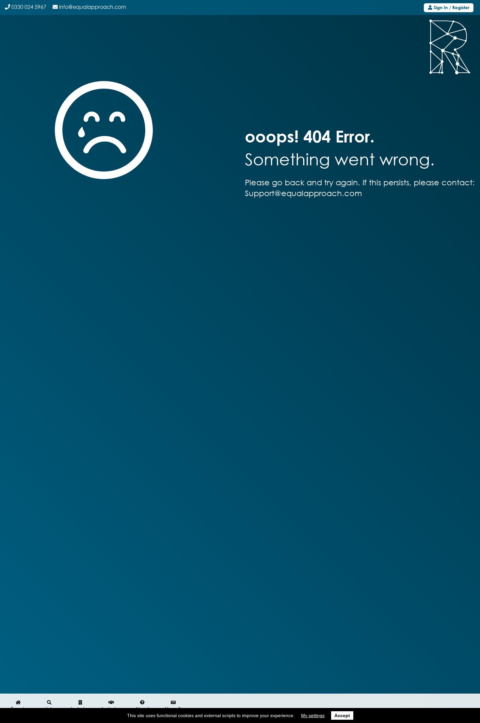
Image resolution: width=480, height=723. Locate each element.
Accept (342, 715)
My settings (313, 715)
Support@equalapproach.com (303, 193)
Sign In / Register (450, 7)
